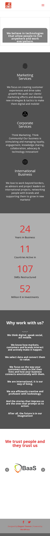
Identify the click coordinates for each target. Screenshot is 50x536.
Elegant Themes (24, 526)
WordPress (25, 529)
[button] (7, 470)
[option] (25, 468)
